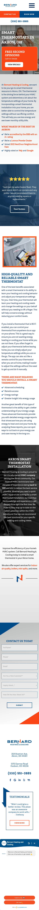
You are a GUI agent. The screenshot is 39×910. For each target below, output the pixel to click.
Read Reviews (19, 209)
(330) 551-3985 (19, 21)
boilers (14, 568)
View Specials (14, 65)
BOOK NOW (29, 14)
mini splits (23, 568)
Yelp (20, 150)
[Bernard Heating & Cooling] (9, 5)
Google (30, 150)
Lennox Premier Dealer (21, 140)
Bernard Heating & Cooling (16, 85)
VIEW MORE (19, 823)
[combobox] (20, 676)
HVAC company (28, 475)
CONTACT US (10, 14)
